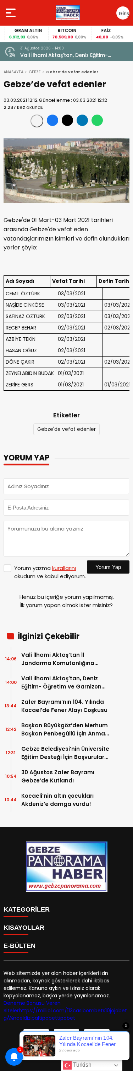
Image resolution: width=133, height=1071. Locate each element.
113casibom (80, 1010)
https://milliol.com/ (43, 1010)
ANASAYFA (13, 72)
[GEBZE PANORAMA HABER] (68, 12)
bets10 (102, 1010)
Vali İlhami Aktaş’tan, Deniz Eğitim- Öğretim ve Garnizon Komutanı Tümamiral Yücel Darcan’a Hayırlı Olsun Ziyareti (74, 55)
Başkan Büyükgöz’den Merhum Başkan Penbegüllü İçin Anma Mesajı (64, 730)
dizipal (31, 1018)
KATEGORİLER (27, 909)
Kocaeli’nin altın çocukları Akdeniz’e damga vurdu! (57, 800)
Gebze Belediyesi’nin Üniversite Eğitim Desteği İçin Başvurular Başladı (65, 753)
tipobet (48, 1018)
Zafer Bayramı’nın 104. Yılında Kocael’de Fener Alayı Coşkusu (64, 706)
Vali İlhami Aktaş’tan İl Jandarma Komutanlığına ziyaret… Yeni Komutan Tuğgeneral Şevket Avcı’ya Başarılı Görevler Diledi (58, 659)
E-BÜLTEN (19, 945)
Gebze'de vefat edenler (66, 429)
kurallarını (64, 568)
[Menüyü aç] (12, 13)
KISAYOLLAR (24, 927)
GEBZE (35, 72)
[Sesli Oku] (37, 121)
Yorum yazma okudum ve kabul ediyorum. (50, 572)
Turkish (82, 1065)
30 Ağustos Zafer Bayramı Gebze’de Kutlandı (57, 776)
